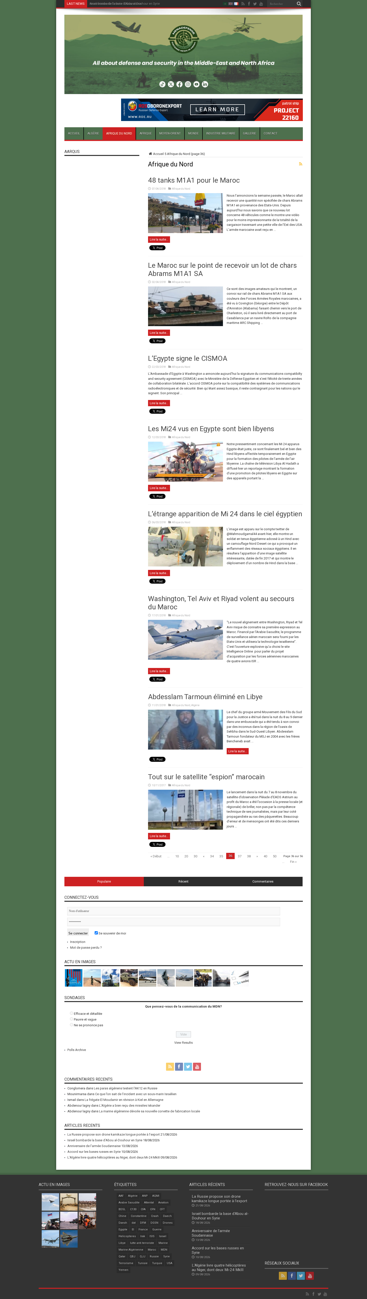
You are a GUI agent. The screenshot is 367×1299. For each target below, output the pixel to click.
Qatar (122, 1256)
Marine (163, 1243)
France (143, 1229)
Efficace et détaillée (88, 1014)
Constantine (139, 1216)
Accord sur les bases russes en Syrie (94, 1152)
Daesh (123, 1222)
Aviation (163, 1202)
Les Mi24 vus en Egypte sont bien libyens (211, 429)
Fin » (293, 862)
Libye (122, 1243)
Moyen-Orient (170, 133)
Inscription (77, 942)
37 (239, 856)
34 (212, 856)
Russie (154, 1256)
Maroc (152, 1249)
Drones (168, 1222)
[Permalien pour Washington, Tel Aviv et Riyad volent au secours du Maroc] (185, 658)
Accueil (74, 133)
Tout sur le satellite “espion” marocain (206, 777)
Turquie (157, 1263)
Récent (183, 881)
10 (177, 856)
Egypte (123, 1229)
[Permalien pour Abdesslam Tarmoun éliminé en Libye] (185, 748)
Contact (270, 133)
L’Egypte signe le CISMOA (187, 358)
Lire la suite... (159, 239)
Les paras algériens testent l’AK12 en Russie (125, 1088)
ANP (145, 1195)
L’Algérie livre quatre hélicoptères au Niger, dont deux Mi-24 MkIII (113, 1157)
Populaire (104, 881)
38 (249, 856)
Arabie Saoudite (129, 1202)
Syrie (166, 1256)
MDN (164, 1249)
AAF (121, 1195)
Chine (122, 1216)
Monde (193, 133)
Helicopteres (127, 1236)
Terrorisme (126, 1263)
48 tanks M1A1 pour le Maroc (194, 180)
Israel (162, 1236)
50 (274, 856)
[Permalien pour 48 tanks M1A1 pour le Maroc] (185, 232)
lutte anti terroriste (142, 1243)
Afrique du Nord (119, 133)
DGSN (154, 1222)
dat (134, 1222)
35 (221, 856)
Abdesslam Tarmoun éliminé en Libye (205, 697)
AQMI (155, 1195)
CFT (162, 1209)
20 (186, 856)
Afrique (146, 133)
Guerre (157, 1229)
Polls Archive (76, 1050)
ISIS (152, 1236)
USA (169, 1263)
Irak (142, 1236)
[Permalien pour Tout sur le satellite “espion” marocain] (185, 828)
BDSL (122, 1209)
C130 (133, 1209)
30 (195, 856)
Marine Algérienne (131, 1249)
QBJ (132, 1256)
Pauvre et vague (85, 1019)
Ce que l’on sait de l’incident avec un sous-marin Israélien (136, 1094)
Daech (167, 1216)
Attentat (149, 1202)
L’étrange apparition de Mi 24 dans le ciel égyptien (225, 514)
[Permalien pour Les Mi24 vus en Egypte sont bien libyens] (185, 480)
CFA (143, 1209)
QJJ (142, 1256)
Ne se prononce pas (88, 1025)
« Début (156, 856)
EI (133, 1229)
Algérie (93, 133)
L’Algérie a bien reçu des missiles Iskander (129, 1105)
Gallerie (249, 133)
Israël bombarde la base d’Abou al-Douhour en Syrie (104, 1140)
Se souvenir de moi (112, 933)
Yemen (123, 1270)
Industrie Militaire (220, 133)
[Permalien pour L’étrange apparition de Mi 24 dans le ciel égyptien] (185, 565)
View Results (183, 1042)
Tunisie (143, 1263)
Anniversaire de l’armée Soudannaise (115, 3)
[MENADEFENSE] (183, 90)
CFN (152, 1209)
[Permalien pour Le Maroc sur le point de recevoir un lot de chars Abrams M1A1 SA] (185, 325)
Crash (155, 1216)
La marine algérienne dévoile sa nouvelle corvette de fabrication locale (149, 1111)
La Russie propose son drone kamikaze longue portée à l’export (113, 1134)
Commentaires (262, 881)
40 (265, 856)
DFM (143, 1222)
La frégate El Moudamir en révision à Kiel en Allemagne (124, 1100)
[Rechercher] (299, 3)
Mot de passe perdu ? (86, 947)
